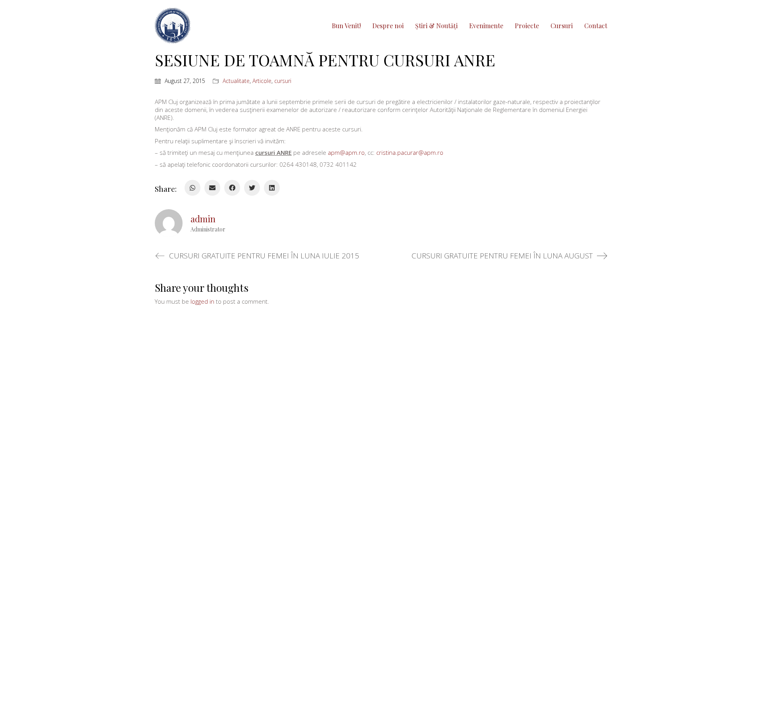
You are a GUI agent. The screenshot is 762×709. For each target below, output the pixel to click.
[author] (169, 223)
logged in (202, 301)
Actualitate (236, 81)
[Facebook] (232, 188)
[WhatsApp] (192, 188)
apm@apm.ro (346, 152)
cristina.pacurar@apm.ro (409, 152)
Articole (261, 81)
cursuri (282, 81)
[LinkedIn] (272, 188)
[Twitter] (252, 188)
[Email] (212, 188)
